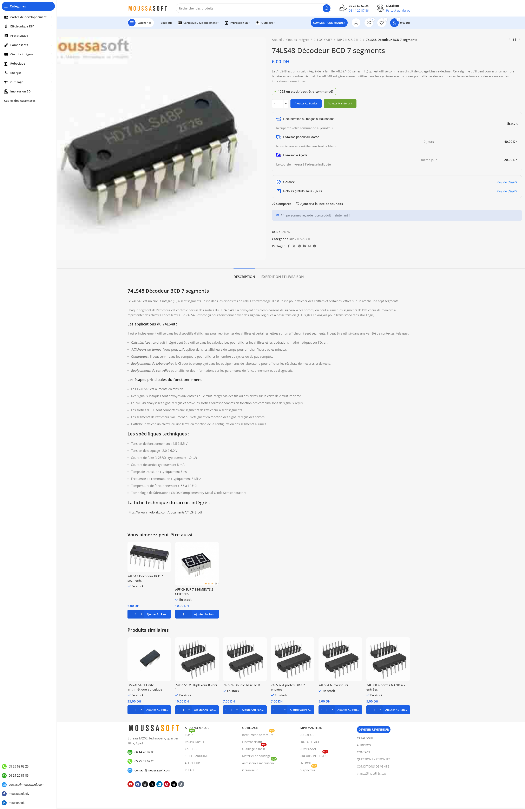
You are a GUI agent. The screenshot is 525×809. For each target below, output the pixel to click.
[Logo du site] (147, 8)
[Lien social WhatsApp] (309, 246)
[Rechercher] (326, 8)
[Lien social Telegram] (314, 246)
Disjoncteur (308, 769)
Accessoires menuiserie (259, 762)
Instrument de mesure (258, 734)
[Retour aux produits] (514, 39)
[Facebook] (138, 784)
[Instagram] (145, 784)
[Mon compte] (356, 23)
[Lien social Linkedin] (304, 246)
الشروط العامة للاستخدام (372, 773)
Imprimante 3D (311, 728)
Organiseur (250, 770)
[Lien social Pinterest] (299, 246)
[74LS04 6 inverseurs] (340, 659)
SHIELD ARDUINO (197, 756)
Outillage (250, 728)
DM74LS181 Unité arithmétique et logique (144, 687)
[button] (149, 614)
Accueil (277, 40)
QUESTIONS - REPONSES (374, 759)
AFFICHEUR (192, 763)
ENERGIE (305, 763)
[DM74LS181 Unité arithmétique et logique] (149, 659)
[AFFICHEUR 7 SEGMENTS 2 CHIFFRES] (197, 564)
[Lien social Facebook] (288, 246)
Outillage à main (254, 748)
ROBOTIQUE (308, 735)
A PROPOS (364, 745)
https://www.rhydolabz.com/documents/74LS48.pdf (164, 512)
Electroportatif (252, 742)
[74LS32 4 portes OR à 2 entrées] (293, 659)
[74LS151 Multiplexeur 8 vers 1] (197, 659)
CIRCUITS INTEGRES (313, 755)
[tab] (244, 274)
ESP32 (189, 734)
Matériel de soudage (256, 756)
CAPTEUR (191, 749)
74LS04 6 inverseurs (333, 685)
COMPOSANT (309, 749)
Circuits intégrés (297, 40)
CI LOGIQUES (323, 40)
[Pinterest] (167, 784)
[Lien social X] (294, 246)
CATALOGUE (365, 738)
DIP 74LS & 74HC (349, 40)
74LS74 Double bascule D (241, 685)
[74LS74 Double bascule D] (245, 659)
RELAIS (189, 770)
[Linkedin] (159, 784)
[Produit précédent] (509, 39)
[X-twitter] (152, 784)
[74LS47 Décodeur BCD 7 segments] (149, 557)
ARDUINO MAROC (197, 728)
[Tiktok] (181, 784)
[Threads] (174, 784)
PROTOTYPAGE (310, 742)
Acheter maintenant (340, 103)
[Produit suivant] (519, 39)
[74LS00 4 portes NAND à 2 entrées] (388, 659)
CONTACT (363, 752)
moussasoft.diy (19, 793)
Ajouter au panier (306, 103)
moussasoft (17, 802)
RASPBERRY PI (194, 742)
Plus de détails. (507, 182)
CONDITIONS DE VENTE (373, 766)
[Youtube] (130, 784)
